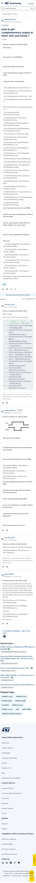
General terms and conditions (11, 778)
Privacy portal (16, 875)
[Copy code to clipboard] (31, 321)
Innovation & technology (9, 758)
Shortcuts (5, 824)
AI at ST (4, 813)
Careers (4, 763)
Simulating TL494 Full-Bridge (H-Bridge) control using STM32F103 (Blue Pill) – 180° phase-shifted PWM (16, 659)
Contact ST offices (7, 788)
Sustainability (6, 753)
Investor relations (7, 748)
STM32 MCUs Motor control (8, 670)
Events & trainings (7, 808)
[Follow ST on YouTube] (19, 863)
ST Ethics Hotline (7, 844)
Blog (3, 773)
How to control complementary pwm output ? (15, 668)
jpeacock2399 (8, 574)
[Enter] (3, 8)
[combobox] (18, 8)
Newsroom (5, 803)
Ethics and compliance (9, 839)
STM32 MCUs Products (10, 14)
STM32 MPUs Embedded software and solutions (14, 651)
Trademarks (6, 875)
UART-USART (26, 709)
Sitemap (4, 829)
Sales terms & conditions (22, 873)
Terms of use (9, 873)
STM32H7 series (7, 696)
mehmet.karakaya (10, 19)
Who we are (5, 743)
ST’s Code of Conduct (9, 849)
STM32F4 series (21, 696)
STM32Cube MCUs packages (11, 713)
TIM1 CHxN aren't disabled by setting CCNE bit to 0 (17, 684)
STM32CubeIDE (20, 701)
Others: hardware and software (9, 663)
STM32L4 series (17, 705)
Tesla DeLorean (9, 304)
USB (17, 709)
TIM (4, 284)
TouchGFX (5, 705)
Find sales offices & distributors (12, 793)
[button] (2, 4)
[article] (18, 354)
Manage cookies (28, 875)
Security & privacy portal (9, 854)
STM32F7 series (7, 709)
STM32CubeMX (7, 701)
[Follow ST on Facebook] (15, 863)
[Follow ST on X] (3, 863)
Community (5, 798)
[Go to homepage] (6, 732)
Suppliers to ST (6, 768)
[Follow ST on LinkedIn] (7, 863)
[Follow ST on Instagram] (11, 863)
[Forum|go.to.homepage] (13, 3)
